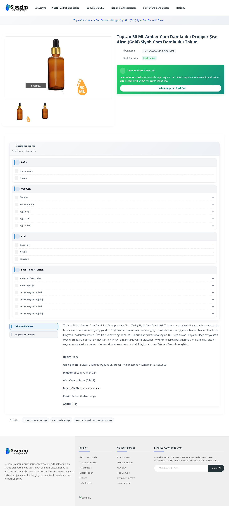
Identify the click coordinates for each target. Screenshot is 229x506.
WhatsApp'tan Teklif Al (171, 88)
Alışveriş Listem (125, 462)
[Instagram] (19, 488)
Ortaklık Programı (126, 477)
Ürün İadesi (85, 483)
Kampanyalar (124, 483)
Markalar (121, 467)
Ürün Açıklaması (24, 326)
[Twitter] (13, 488)
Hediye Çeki (123, 472)
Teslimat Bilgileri (88, 462)
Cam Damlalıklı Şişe (61, 420)
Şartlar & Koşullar (88, 457)
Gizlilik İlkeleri (86, 472)
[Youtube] (25, 488)
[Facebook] (7, 488)
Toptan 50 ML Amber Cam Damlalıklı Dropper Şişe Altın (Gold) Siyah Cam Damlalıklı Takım (118, 20)
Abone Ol (216, 468)
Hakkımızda (85, 467)
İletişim (83, 477)
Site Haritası (123, 457)
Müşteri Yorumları (25, 334)
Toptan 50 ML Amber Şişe (35, 420)
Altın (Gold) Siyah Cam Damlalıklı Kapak (94, 420)
